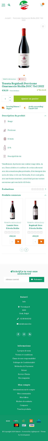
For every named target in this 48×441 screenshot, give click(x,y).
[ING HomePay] (31, 421)
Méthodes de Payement (24, 366)
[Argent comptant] (23, 421)
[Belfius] (16, 421)
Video (22, 79)
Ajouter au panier (30, 99)
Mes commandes (24, 394)
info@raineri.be (25, 324)
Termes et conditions (24, 355)
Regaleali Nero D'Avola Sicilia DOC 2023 (35, 228)
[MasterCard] (16, 425)
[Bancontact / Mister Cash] (24, 425)
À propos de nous (24, 351)
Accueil (8, 18)
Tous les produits (24, 409)
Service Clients (24, 374)
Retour (24, 370)
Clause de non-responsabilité (24, 358)
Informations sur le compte (24, 390)
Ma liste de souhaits (24, 401)
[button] (24, 75)
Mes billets (24, 397)
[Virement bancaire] (8, 421)
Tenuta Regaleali (9, 79)
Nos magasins (24, 378)
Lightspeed (35, 431)
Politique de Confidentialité (24, 362)
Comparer (24, 405)
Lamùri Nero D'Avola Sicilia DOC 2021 (12, 228)
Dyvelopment (25, 435)
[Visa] (32, 425)
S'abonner (37, 279)
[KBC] (39, 421)
